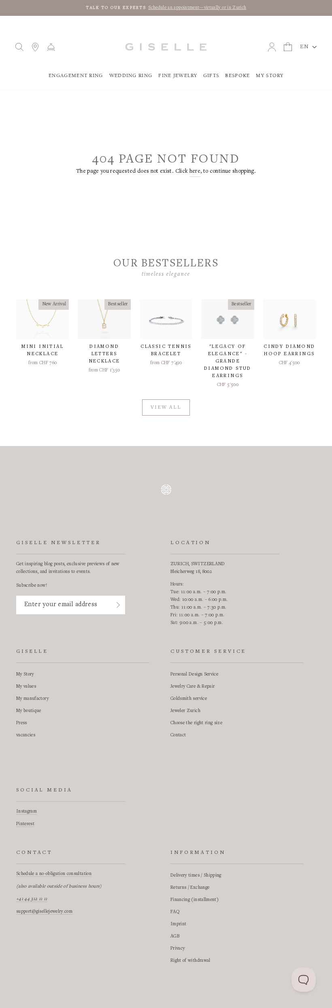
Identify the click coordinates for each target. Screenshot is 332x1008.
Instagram (26, 811)
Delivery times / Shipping (195, 875)
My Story (269, 76)
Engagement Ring (76, 76)
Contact (178, 735)
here (194, 171)
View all (166, 407)
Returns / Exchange (189, 887)
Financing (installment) (194, 899)
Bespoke (237, 76)
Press (21, 723)
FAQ (175, 911)
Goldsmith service (188, 698)
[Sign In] (118, 605)
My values (26, 686)
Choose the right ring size (196, 723)
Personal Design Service (194, 674)
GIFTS (211, 76)
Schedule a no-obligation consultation (54, 873)
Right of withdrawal (190, 960)
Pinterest (25, 823)
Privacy (177, 948)
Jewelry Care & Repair (192, 686)
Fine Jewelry (177, 76)
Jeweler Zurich (185, 710)
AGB (174, 936)
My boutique (28, 710)
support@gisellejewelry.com (44, 911)
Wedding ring (131, 76)
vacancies (25, 735)
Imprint (178, 924)
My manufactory (32, 698)
